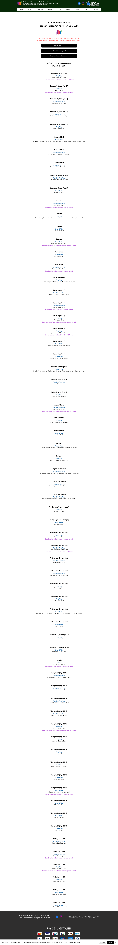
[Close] (116, 942)
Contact (97, 916)
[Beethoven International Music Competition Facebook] (57, 916)
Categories (91, 916)
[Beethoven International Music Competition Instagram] (61, 916)
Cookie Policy (92, 918)
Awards (80, 916)
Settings (102, 942)
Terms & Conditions (74, 918)
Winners (74, 916)
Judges (85, 916)
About (69, 916)
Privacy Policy (84, 918)
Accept (110, 942)
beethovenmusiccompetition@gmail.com (37, 918)
